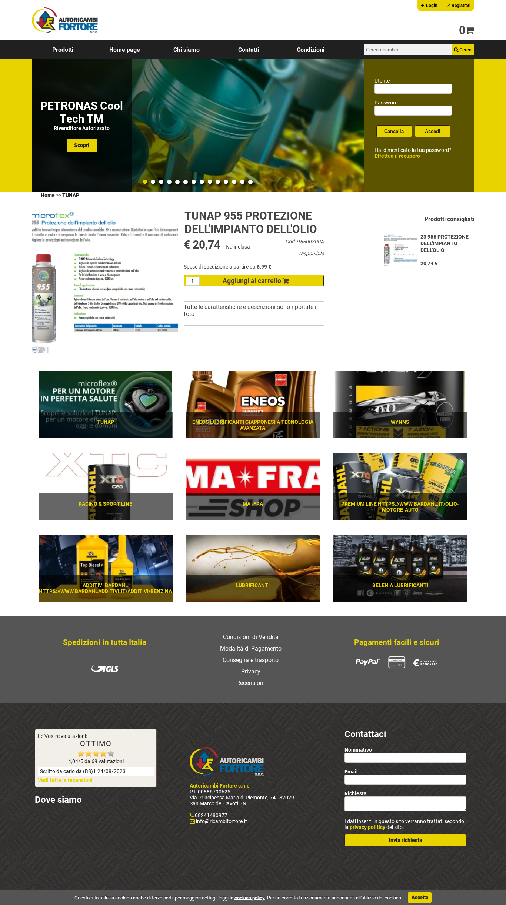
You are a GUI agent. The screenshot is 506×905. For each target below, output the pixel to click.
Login (431, 5)
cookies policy (249, 897)
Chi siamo (186, 49)
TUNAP (70, 195)
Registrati (460, 5)
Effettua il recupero (397, 156)
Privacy (250, 671)
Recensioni (250, 682)
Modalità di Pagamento (251, 648)
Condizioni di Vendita (251, 637)
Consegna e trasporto (251, 659)
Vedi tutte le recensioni (65, 780)
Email (351, 772)
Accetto (420, 897)
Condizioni (310, 49)
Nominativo (358, 750)
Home (48, 195)
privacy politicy (367, 827)
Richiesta (355, 793)
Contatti (248, 49)
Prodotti (62, 49)
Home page (124, 49)
